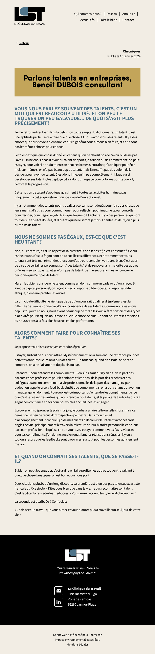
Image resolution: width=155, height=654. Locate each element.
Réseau (112, 14)
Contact (128, 20)
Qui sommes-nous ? (88, 14)
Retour (24, 43)
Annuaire (128, 14)
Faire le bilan (108, 20)
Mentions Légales (77, 644)
